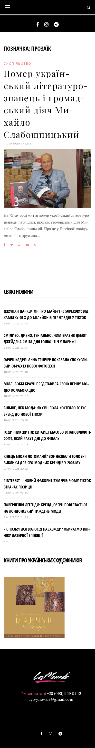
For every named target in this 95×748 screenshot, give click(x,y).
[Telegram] (56, 24)
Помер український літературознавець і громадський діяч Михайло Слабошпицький (46, 103)
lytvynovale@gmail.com (51, 699)
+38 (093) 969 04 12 (64, 693)
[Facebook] (37, 24)
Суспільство (17, 63)
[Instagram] (46, 24)
